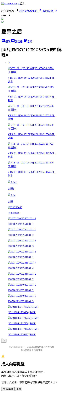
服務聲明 (38, 350)
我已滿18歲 (8, 389)
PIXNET (20, 347)
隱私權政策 (26, 350)
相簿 (8, 41)
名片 (29, 41)
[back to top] (3, 341)
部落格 (19, 41)
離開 (18, 389)
